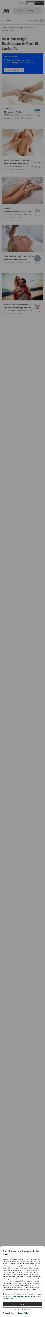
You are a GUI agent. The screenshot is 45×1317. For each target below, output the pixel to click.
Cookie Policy (23, 1313)
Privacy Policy (10, 1298)
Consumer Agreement (21, 1296)
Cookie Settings (22, 1309)
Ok (22, 1304)
